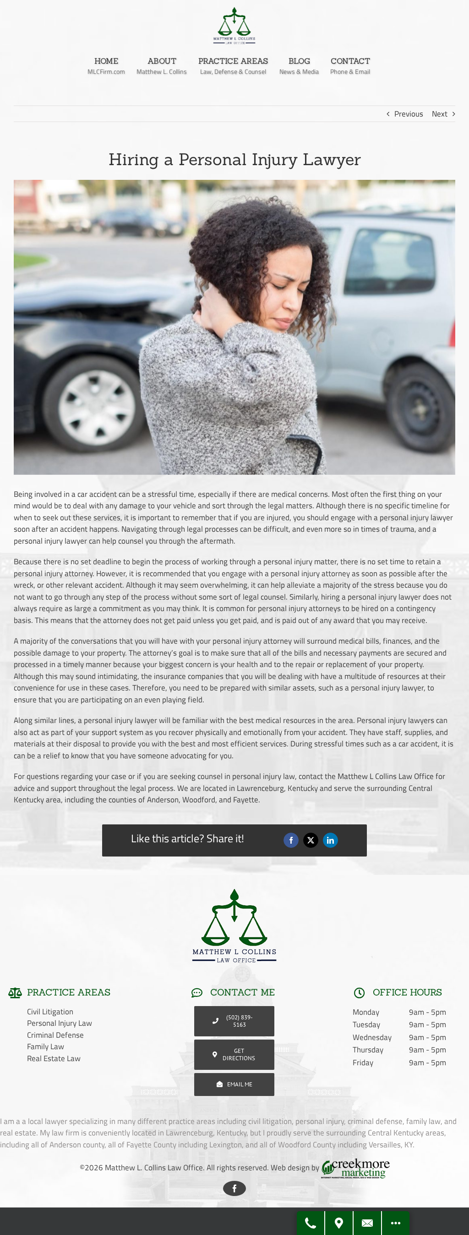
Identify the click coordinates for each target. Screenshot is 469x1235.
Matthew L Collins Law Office (386, 776)
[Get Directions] (339, 1223)
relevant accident (93, 585)
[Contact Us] (368, 1223)
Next (439, 114)
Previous (408, 114)
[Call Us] (311, 1223)
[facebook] (234, 1188)
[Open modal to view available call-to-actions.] (395, 1223)
